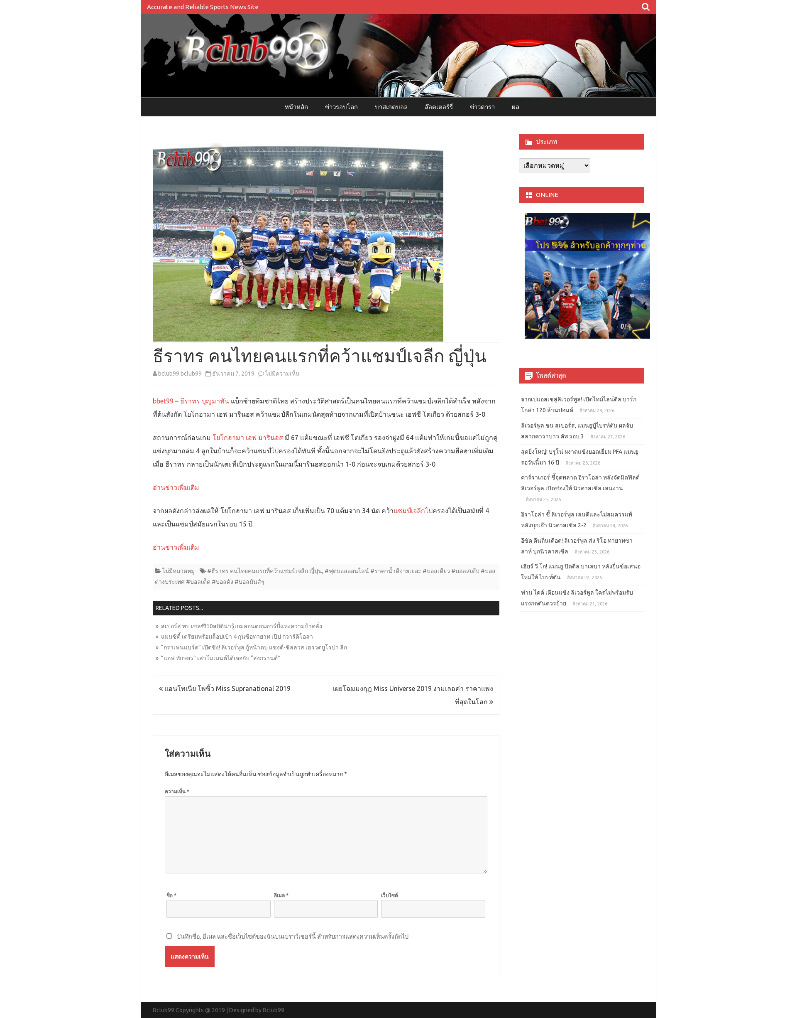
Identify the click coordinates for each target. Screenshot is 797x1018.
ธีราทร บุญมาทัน (204, 401)
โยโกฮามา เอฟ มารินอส (248, 437)
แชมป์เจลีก (409, 510)
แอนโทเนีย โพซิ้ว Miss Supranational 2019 (227, 688)
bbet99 (163, 401)
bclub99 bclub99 (180, 373)
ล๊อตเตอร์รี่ (439, 107)
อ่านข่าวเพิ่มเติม (176, 487)
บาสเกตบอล (391, 107)
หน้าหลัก (296, 107)
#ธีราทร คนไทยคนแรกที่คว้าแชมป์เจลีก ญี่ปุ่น (264, 571)
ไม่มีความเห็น (282, 373)
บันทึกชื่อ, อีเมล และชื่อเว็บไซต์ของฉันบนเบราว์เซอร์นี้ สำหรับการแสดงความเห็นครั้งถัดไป (292, 936)
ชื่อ (171, 895)
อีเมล (281, 895)
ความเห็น (177, 791)
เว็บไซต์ (389, 895)
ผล (515, 107)
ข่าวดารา (482, 107)
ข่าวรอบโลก (341, 107)
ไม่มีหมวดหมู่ (178, 571)
